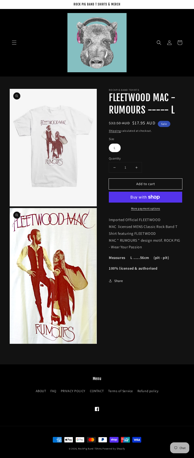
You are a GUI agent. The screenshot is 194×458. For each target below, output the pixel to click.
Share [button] (118, 281)
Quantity (115, 158)
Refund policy (148, 391)
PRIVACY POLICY (73, 391)
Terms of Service (120, 391)
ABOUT (41, 391)
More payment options (145, 208)
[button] (14, 42)
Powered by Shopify (113, 448)
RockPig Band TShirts (90, 448)
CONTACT (97, 391)
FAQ (53, 391)
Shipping (115, 130)
